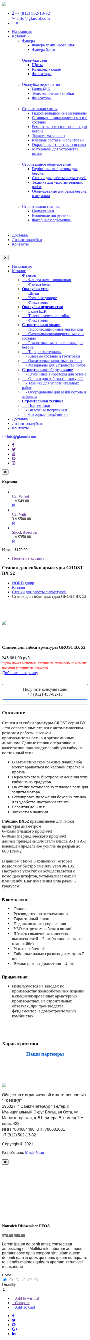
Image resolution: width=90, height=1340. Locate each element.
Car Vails (19, 514)
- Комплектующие (39, 298)
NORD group (23, 583)
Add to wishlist (27, 1298)
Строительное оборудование (46, 164)
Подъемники (43, 211)
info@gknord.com (33, 18)
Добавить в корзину (20, 672)
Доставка (20, 235)
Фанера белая (43, 49)
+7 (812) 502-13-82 (32, 13)
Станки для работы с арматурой (59, 178)
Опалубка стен (34, 60)
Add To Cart (25, 1307)
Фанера (28, 40)
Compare (22, 1303)
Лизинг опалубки (27, 240)
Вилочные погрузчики (51, 215)
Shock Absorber (25, 532)
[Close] (5, 1162)
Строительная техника (41, 206)
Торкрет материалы (48, 135)
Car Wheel (20, 496)
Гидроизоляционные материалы (59, 113)
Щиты (37, 65)
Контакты (20, 244)
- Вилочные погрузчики (44, 410)
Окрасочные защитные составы (59, 144)
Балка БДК (41, 89)
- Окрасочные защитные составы (52, 361)
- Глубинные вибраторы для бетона (54, 374)
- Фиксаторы (35, 302)
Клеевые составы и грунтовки (58, 140)
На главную (22, 31)
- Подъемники (36, 405)
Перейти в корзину (28, 558)
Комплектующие (46, 69)
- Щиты (30, 293)
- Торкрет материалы (42, 352)
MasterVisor (34, 1152)
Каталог (19, 36)
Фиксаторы (42, 74)
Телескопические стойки (53, 93)
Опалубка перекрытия (41, 84)
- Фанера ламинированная (46, 280)
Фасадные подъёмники (52, 220)
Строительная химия (40, 109)
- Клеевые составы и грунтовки (51, 356)
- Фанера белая (36, 284)
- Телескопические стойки (46, 316)
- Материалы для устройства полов (54, 365)
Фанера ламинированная (53, 45)
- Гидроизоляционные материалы (52, 329)
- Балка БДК (34, 311)
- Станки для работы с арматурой (52, 378)
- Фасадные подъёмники (45, 414)
